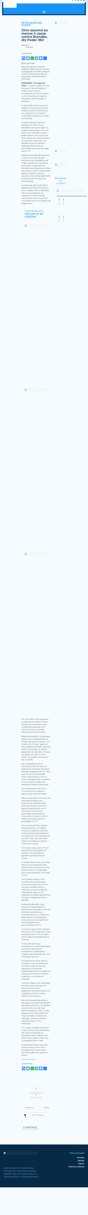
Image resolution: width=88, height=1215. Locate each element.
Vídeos (81, 1164)
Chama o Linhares (76, 1167)
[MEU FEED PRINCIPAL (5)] (60, 165)
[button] (44, 12)
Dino (44, 86)
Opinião (80, 1161)
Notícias (80, 1158)
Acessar (46, 1107)
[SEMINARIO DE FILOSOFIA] (60, 183)
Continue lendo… (28, 1059)
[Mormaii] (60, 151)
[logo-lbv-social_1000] (60, 23)
